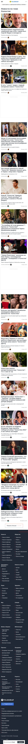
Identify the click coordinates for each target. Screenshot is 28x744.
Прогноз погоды (20, 556)
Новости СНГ (5, 612)
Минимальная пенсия (7, 690)
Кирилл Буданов (6, 662)
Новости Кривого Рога (6, 552)
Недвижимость (6, 573)
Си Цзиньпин (5, 655)
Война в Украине (5, 626)
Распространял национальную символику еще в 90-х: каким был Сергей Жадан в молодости (13, 31)
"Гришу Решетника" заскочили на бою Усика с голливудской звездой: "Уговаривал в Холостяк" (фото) (14, 257)
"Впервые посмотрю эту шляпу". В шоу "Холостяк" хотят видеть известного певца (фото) (14, 486)
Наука (2, 585)
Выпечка (18, 679)
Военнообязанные (20, 636)
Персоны (3, 647)
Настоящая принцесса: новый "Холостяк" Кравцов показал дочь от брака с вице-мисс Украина (13, 170)
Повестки (18, 629)
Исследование (19, 597)
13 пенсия (4, 679)
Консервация (19, 681)
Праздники (18, 647)
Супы (17, 684)
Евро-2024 (18, 577)
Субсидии (18, 544)
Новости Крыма (6, 557)
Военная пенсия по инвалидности (7, 687)
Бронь (17, 632)
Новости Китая (6, 615)
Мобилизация (18, 626)
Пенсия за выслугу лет (7, 693)
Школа (17, 549)
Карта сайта (5, 727)
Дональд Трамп (6, 652)
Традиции (18, 656)
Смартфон (4, 597)
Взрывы (4, 633)
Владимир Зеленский (7, 650)
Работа (17, 539)
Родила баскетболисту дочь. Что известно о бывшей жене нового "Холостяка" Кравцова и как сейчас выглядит (13, 59)
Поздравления (19, 622)
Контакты (4, 723)
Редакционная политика (8, 713)
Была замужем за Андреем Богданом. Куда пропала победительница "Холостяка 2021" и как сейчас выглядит (14, 429)
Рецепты (17, 676)
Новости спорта (19, 564)
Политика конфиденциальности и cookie (12, 711)
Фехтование (19, 579)
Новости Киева (6, 537)
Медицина (18, 546)
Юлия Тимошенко (6, 667)
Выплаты (18, 542)
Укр (26, 1)
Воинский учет (19, 639)
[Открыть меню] (2, 1)
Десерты (18, 686)
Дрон (3, 595)
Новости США (5, 607)
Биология (4, 593)
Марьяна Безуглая (6, 669)
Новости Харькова (6, 539)
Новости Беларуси (6, 617)
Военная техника (6, 642)
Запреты (18, 659)
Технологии (5, 588)
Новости (3, 534)
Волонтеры (5, 640)
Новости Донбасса (7, 555)
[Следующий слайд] (26, 4)
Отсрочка (18, 634)
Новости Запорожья (7, 549)
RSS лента (4, 732)
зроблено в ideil (4, 739)
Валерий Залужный (7, 660)
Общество (17, 534)
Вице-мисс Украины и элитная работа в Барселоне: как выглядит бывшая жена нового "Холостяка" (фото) (14, 341)
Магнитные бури (20, 619)
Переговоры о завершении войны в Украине (14, 4)
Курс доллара (5, 578)
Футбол (18, 567)
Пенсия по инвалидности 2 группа (6, 683)
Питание (18, 590)
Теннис (17, 572)
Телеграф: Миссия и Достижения (10, 730)
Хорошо (21, 742)
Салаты (18, 689)
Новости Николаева (7, 560)
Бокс (17, 570)
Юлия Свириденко (6, 671)
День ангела (19, 661)
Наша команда (5, 725)
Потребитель (19, 607)
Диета (17, 593)
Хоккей (17, 574)
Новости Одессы (6, 544)
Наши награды (5, 720)
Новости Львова (6, 546)
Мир (2, 602)
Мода (17, 610)
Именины (18, 663)
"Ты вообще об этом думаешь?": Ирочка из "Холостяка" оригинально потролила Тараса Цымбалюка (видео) (13, 227)
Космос (4, 590)
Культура (18, 615)
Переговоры (5, 635)
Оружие (4, 638)
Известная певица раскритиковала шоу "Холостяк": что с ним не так (13, 370)
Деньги (4, 568)
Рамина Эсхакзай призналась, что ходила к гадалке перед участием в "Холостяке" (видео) (13, 458)
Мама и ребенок (20, 588)
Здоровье (17, 585)
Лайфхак (18, 617)
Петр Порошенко (6, 664)
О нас (3, 708)
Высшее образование (21, 551)
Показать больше (11, 525)
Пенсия (3, 676)
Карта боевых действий (5, 630)
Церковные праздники (19, 651)
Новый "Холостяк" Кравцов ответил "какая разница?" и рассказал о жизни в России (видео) (11, 198)
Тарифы (4, 576)
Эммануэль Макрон (7, 657)
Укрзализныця (5, 580)
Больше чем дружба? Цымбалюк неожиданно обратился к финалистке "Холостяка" (13, 312)
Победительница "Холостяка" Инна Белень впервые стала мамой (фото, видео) (12, 513)
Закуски (18, 691)
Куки (13, 742)
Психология (19, 595)
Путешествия (19, 612)
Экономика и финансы (4, 565)
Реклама (4, 718)
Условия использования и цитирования (12, 715)
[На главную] (14, 1)
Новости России (6, 610)
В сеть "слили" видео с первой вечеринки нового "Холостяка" (12, 86)
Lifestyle (17, 602)
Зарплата (18, 537)
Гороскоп (18, 605)
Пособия (18, 554)
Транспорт (4, 571)
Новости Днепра (6, 542)
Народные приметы (21, 654)
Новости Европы (6, 605)
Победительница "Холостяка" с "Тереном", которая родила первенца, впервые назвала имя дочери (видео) (13, 399)
